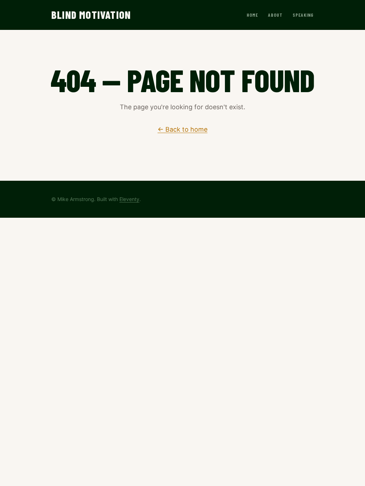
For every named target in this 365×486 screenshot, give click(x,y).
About (275, 15)
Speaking (303, 15)
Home (252, 15)
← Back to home (182, 129)
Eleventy (129, 199)
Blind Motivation (91, 14)
